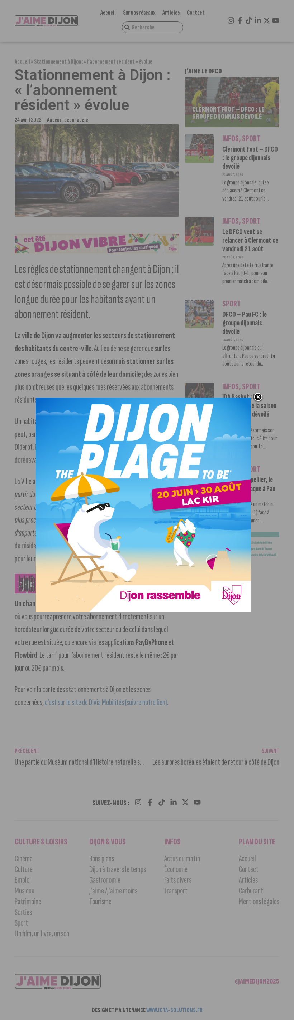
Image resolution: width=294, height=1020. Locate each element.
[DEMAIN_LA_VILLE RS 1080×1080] (143, 610)
